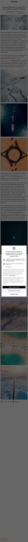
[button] (14, 267)
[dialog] (14, 271)
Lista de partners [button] (12, 275)
